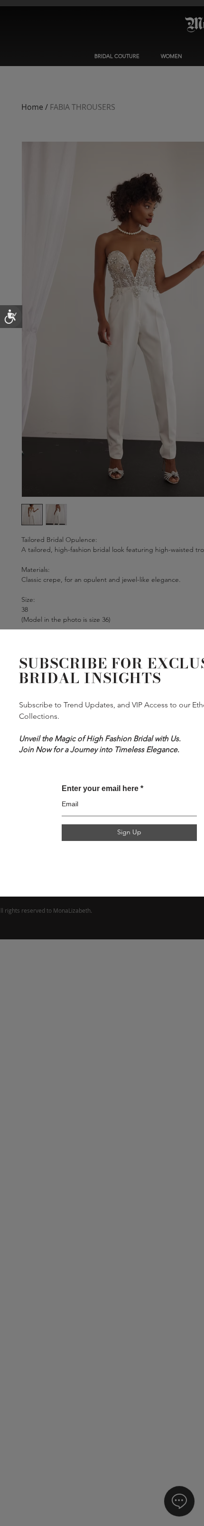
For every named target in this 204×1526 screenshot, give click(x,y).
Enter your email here (100, 788)
